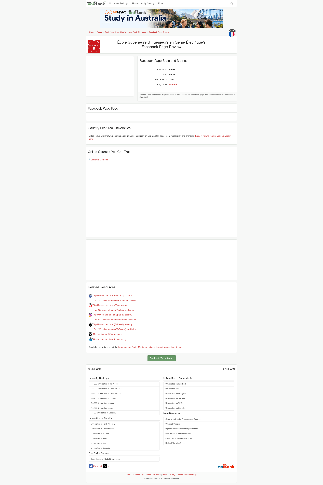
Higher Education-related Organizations (181, 429)
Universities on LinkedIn (175, 408)
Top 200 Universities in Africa (102, 403)
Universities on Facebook (175, 384)
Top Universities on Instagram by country (112, 315)
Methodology (138, 475)
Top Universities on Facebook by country (112, 295)
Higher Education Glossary (176, 443)
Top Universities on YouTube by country (111, 305)
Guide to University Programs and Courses (183, 419)
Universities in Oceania (100, 448)
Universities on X (172, 389)
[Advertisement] (110, 76)
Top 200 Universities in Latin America (106, 394)
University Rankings (118, 3)
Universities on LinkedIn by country (110, 339)
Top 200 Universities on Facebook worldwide (112, 300)
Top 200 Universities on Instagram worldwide (112, 320)
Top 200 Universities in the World (104, 384)
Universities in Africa (99, 438)
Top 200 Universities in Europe (103, 398)
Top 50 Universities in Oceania (103, 413)
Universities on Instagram (175, 394)
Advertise (157, 475)
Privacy (172, 475)
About (129, 475)
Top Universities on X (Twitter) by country (112, 324)
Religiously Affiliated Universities (178, 438)
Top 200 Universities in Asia (102, 408)
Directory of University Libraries (178, 433)
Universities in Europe (100, 433)
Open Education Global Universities (105, 459)
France (173, 84)
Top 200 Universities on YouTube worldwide (111, 310)
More (160, 3)
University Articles (172, 424)
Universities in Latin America (102, 429)
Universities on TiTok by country (108, 334)
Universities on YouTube (175, 398)
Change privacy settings (187, 475)
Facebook (98, 466)
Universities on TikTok (174, 403)
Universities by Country (143, 3)
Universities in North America (103, 424)
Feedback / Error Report (161, 358)
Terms (164, 475)
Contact (148, 475)
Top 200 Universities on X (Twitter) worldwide (112, 329)
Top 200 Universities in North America (106, 389)
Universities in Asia (98, 443)
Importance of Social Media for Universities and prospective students (150, 347)
